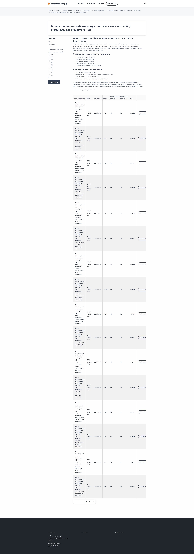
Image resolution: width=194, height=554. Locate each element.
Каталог (80, 3)
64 (111, 138)
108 (52, 59)
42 (121, 113)
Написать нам (112, 3)
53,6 (111, 213)
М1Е (105, 138)
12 (52, 62)
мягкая (132, 163)
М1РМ (105, 289)
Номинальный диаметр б (55, 52)
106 (52, 57)
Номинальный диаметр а (55, 49)
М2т (105, 264)
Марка (50, 47)
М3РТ (105, 187)
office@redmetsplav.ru (54, 543)
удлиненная (97, 113)
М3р (105, 163)
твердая (132, 113)
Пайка (50, 78)
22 (86, 501)
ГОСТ (49, 41)
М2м (105, 113)
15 (52, 72)
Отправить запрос (145, 113)
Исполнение (51, 44)
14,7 (52, 70)
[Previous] (75, 502)
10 (52, 54)
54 (111, 113)
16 (52, 75)
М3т (105, 213)
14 (52, 67)
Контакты (101, 3)
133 (52, 65)
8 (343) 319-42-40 (53, 545)
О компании (91, 3)
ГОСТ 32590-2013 (89, 113)
